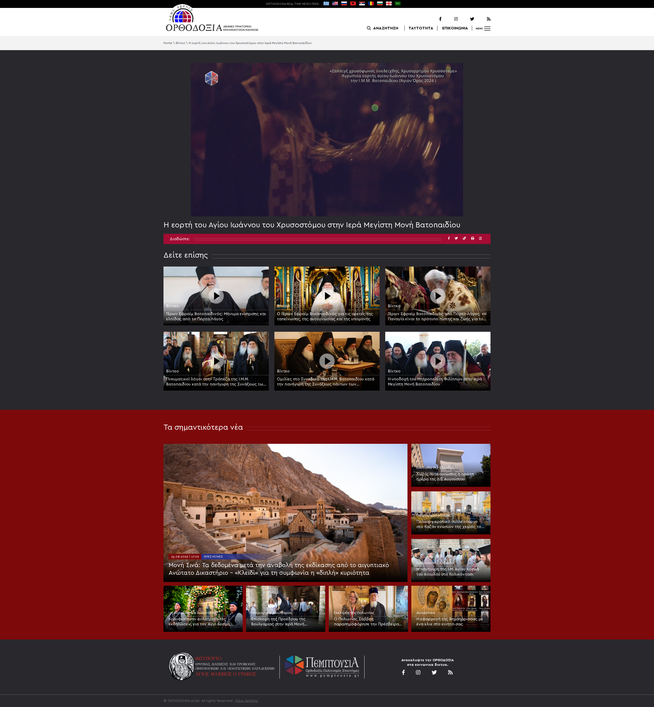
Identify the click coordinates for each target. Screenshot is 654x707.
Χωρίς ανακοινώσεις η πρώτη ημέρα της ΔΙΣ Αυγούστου (445, 476)
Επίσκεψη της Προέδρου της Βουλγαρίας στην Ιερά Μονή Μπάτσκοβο (278, 622)
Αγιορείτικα (425, 613)
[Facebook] (433, 19)
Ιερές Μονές (213, 556)
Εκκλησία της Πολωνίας (354, 613)
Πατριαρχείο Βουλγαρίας (272, 613)
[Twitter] (466, 19)
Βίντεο (180, 43)
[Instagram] (450, 19)
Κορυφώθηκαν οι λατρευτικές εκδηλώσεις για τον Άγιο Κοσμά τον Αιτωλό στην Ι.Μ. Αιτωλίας (199, 622)
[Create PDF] (480, 238)
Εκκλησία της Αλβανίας (436, 563)
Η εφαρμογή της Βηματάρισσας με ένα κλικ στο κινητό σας (449, 621)
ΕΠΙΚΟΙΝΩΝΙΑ (455, 28)
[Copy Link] (464, 238)
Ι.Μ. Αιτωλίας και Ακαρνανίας (193, 613)
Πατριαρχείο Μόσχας (433, 515)
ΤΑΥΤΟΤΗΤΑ (420, 28)
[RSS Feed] (483, 19)
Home (168, 43)
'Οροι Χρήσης (246, 701)
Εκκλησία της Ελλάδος (435, 468)
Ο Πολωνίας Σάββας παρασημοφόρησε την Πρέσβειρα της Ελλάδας (366, 622)
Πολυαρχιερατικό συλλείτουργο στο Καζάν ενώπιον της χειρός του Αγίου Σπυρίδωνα (449, 524)
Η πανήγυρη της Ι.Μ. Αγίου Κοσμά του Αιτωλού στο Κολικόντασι (447, 571)
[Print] (472, 238)
